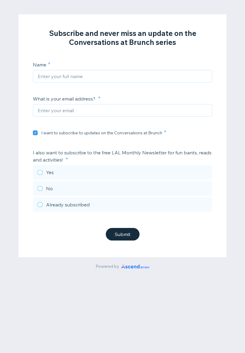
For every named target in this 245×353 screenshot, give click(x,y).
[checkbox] (35, 132)
